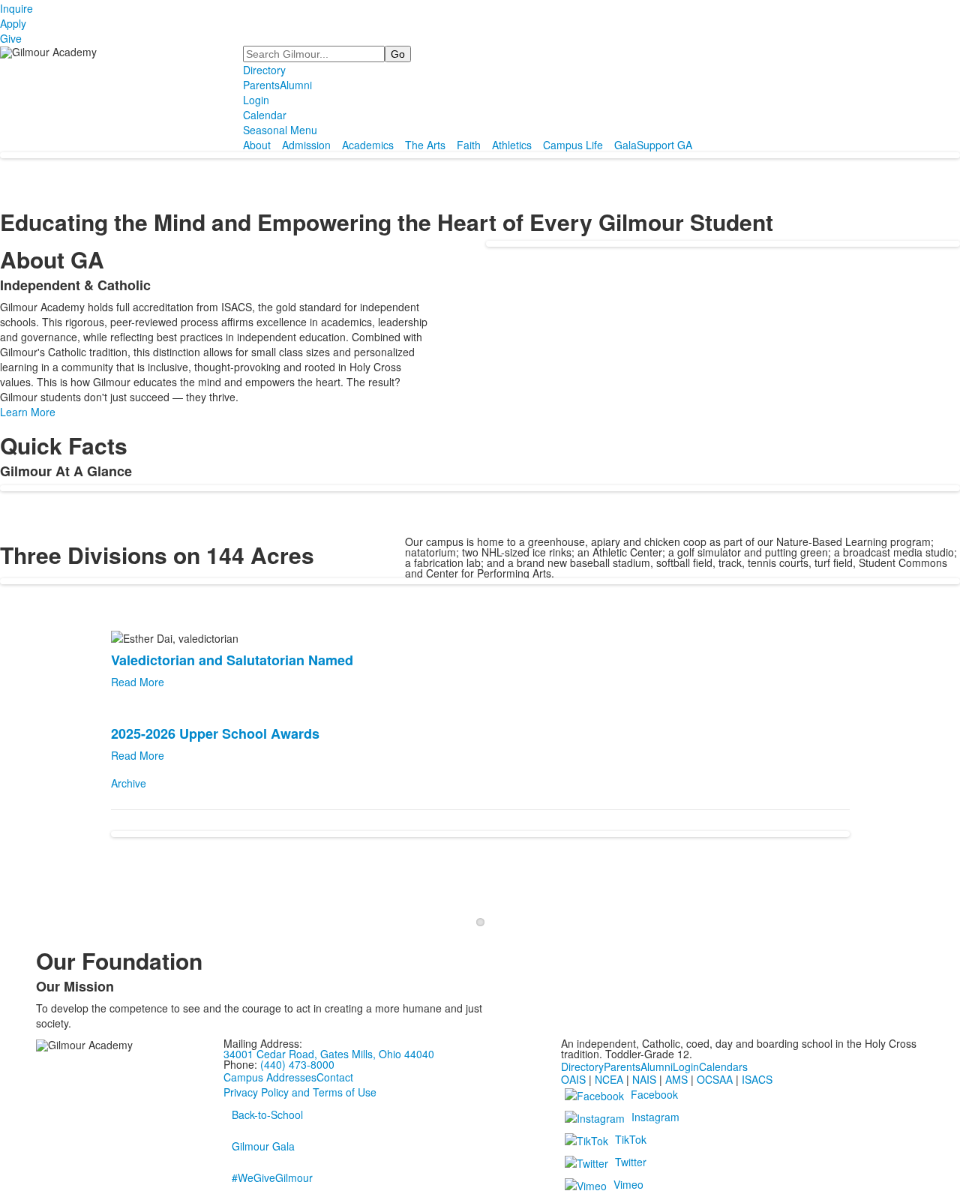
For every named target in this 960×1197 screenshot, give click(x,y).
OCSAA (715, 1079)
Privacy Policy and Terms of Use (300, 1092)
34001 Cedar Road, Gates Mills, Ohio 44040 (329, 1053)
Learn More (28, 411)
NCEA (609, 1079)
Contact (334, 1077)
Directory (264, 69)
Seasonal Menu (280, 129)
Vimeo (629, 1184)
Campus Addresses (270, 1077)
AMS (676, 1079)
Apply (13, 23)
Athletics (512, 144)
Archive (128, 783)
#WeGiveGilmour (272, 1177)
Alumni (296, 84)
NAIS (644, 1079)
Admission (306, 144)
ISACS (757, 1079)
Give (11, 38)
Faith (469, 144)
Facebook (654, 1094)
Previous (38, 897)
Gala (625, 144)
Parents (261, 84)
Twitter (630, 1161)
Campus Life (573, 144)
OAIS (573, 1079)
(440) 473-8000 (297, 1064)
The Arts (425, 144)
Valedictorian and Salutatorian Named (232, 660)
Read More (137, 681)
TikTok (630, 1139)
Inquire (16, 8)
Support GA (664, 144)
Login (256, 99)
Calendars (723, 1066)
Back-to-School (267, 1114)
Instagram (656, 1116)
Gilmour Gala (263, 1146)
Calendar (264, 114)
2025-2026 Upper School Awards (215, 733)
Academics (368, 144)
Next (922, 897)
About (257, 144)
